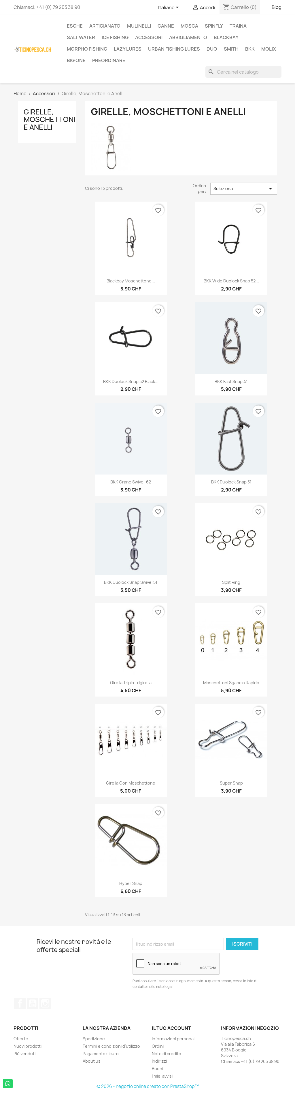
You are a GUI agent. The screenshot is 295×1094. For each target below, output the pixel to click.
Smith (231, 49)
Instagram (45, 1003)
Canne (166, 26)
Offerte (21, 1038)
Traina (238, 26)
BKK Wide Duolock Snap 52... (231, 281)
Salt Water (81, 37)
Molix (268, 49)
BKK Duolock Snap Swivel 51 (130, 582)
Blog (276, 7)
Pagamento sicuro (101, 1053)
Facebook (20, 1003)
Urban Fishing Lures (174, 49)
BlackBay (226, 37)
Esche (75, 26)
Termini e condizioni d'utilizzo (111, 1046)
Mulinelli (139, 26)
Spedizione (94, 1038)
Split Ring (231, 582)
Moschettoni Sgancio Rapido (231, 682)
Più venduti (24, 1053)
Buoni (157, 1068)
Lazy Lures (127, 49)
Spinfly (214, 26)
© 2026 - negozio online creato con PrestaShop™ (148, 1086)
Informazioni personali (173, 1038)
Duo (212, 49)
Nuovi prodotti (27, 1046)
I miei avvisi (162, 1076)
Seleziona (243, 188)
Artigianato (104, 26)
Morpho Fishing (87, 49)
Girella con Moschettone (130, 783)
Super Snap (231, 783)
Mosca (189, 26)
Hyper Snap (130, 883)
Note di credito (166, 1053)
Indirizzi (159, 1061)
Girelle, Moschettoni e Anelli (49, 119)
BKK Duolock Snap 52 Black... (130, 381)
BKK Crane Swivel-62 (130, 482)
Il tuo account (171, 1028)
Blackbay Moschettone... (131, 281)
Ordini (158, 1046)
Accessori (148, 37)
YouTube (32, 1003)
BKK (250, 49)
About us (92, 1061)
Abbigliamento (188, 37)
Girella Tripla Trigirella (131, 682)
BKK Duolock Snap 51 (231, 482)
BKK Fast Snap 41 (231, 381)
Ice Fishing (115, 37)
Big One (76, 60)
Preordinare (108, 60)
